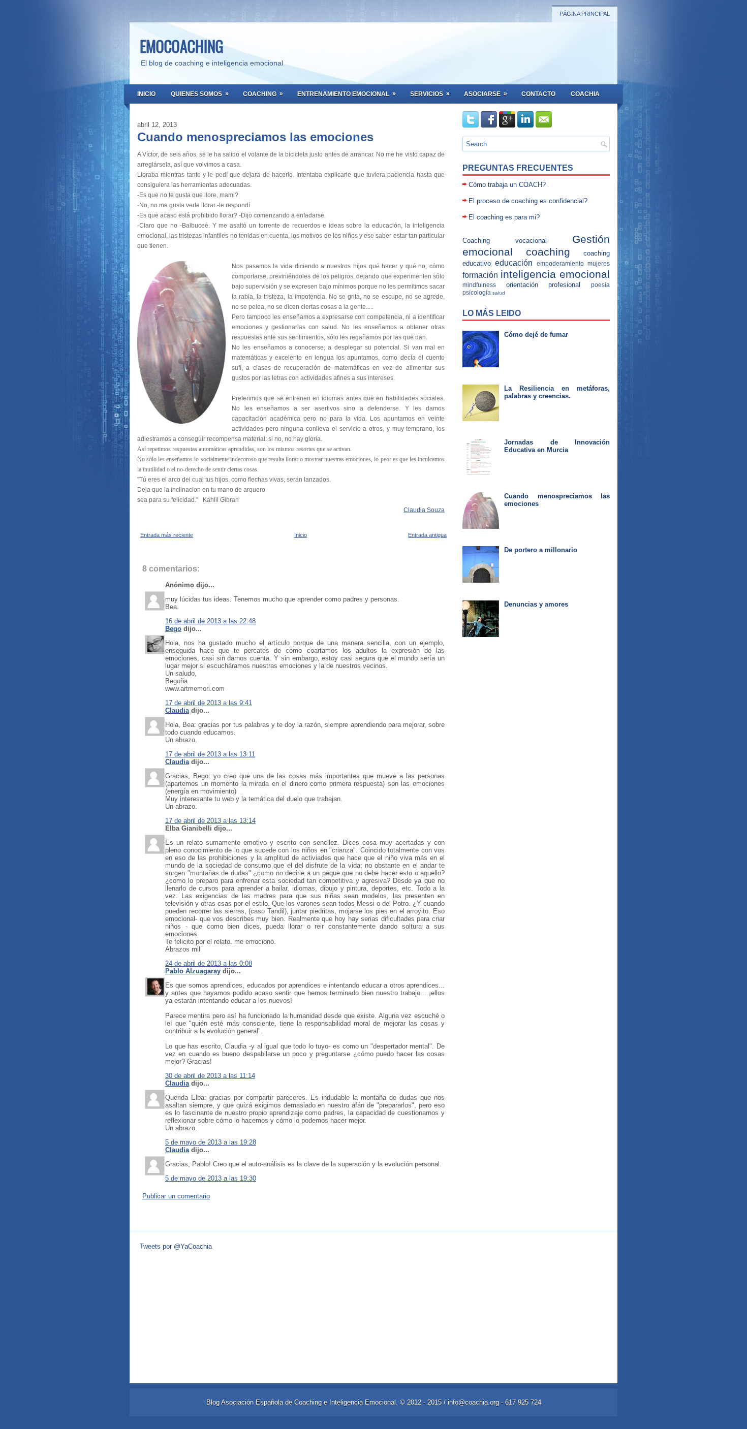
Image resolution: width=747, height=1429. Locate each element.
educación (514, 263)
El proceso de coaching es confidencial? (528, 201)
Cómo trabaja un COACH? (507, 184)
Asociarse (485, 94)
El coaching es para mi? (504, 217)
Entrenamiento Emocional (346, 94)
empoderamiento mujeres (573, 263)
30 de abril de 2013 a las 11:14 (210, 1075)
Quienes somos (200, 94)
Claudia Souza (424, 510)
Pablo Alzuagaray (193, 971)
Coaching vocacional (504, 240)
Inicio (146, 94)
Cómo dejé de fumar (536, 334)
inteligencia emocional (555, 274)
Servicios (430, 94)
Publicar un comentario (176, 1196)
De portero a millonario (540, 550)
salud (498, 293)
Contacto (538, 94)
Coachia (585, 94)
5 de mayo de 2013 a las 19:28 (210, 1142)
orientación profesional (543, 285)
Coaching (263, 94)
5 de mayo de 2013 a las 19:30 (210, 1178)
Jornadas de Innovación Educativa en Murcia (557, 446)
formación (480, 275)
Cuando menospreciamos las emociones (255, 137)
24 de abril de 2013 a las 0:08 (208, 963)
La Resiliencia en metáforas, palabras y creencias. (557, 392)
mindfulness (479, 284)
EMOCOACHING (182, 46)
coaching (548, 252)
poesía (600, 284)
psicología (476, 292)
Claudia (177, 710)
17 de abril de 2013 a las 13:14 (210, 820)
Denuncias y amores (536, 604)
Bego (173, 628)
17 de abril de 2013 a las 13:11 (210, 754)
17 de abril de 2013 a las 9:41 (208, 703)
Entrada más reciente (166, 535)
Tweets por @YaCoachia (176, 1246)
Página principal (584, 14)
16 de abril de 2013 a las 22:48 (210, 621)
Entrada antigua (427, 535)
